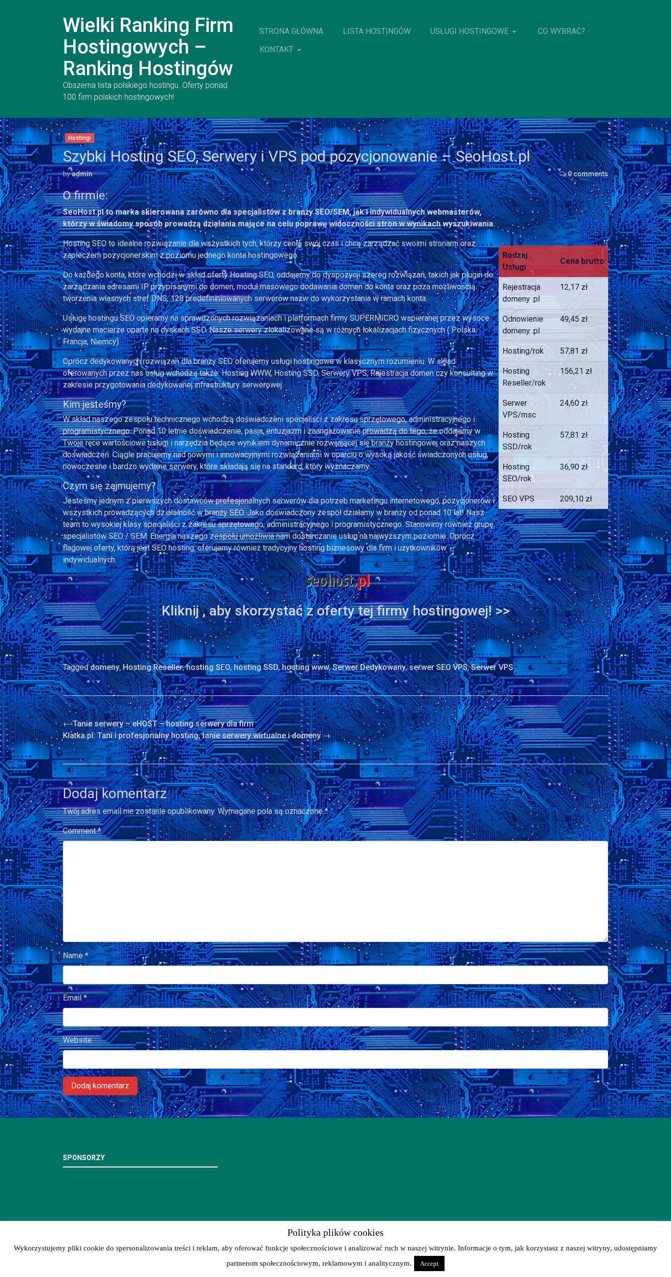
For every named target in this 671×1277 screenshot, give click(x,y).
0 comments (588, 174)
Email (75, 997)
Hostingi (79, 138)
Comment (82, 830)
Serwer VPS (492, 667)
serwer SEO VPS (438, 667)
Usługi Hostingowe (470, 31)
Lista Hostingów (377, 31)
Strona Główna (291, 31)
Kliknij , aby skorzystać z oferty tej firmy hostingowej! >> (336, 611)
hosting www (305, 667)
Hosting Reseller (153, 667)
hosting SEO (208, 667)
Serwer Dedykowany (369, 667)
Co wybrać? (561, 31)
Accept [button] (429, 1263)
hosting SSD (256, 667)
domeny (104, 667)
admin (82, 174)
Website (77, 1040)
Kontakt (277, 49)
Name (75, 955)
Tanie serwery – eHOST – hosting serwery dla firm (158, 723)
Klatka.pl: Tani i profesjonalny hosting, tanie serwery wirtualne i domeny (197, 735)
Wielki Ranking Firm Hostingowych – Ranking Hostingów (148, 47)
